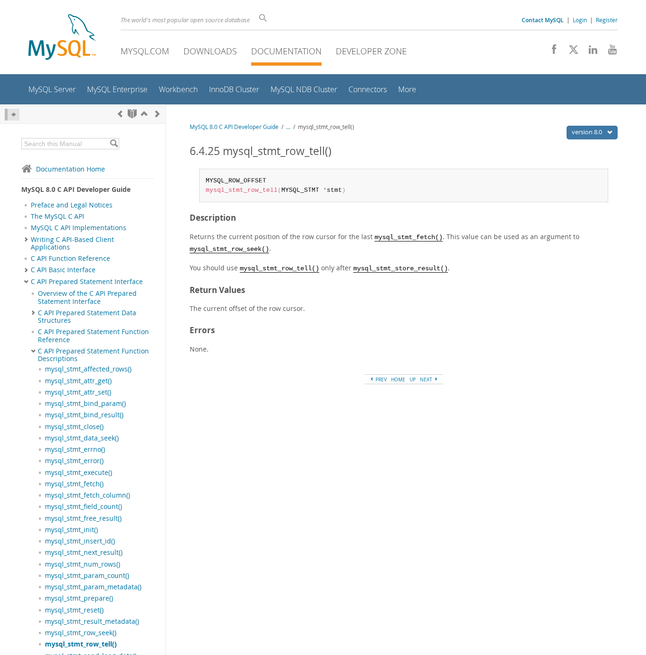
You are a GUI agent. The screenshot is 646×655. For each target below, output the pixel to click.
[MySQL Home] (62, 38)
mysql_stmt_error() (74, 461)
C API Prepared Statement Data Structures (87, 317)
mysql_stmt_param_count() (87, 575)
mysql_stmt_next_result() (83, 552)
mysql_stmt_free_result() (83, 518)
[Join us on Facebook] (550, 52)
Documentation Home (70, 168)
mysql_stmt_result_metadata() (92, 621)
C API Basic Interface (63, 270)
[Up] (144, 114)
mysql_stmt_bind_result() (84, 415)
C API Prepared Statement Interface (87, 281)
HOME (398, 379)
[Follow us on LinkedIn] (589, 52)
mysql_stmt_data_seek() (82, 438)
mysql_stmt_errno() (75, 449)
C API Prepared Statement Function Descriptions (93, 355)
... (288, 126)
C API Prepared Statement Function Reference (93, 336)
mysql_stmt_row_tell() (81, 644)
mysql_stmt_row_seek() (80, 633)
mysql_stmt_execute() (78, 472)
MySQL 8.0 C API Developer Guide (234, 126)
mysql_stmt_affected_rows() (88, 369)
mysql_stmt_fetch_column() (87, 495)
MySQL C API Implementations (78, 228)
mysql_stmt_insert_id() (80, 541)
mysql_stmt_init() (71, 530)
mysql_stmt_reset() (74, 610)
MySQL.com (145, 51)
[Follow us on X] (570, 52)
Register (607, 20)
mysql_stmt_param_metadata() (93, 587)
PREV (380, 379)
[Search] (114, 143)
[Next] (157, 114)
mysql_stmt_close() (74, 426)
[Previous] (120, 114)
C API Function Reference (70, 258)
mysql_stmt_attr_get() (78, 381)
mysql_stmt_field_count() (83, 506)
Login (580, 20)
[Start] (132, 114)
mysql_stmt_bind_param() (85, 403)
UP (413, 379)
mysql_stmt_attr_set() (78, 392)
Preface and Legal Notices (72, 205)
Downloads (210, 51)
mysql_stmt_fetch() (74, 484)
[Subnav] (26, 239)
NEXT (427, 379)
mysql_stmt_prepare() (79, 598)
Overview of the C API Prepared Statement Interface (87, 297)
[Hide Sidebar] (12, 115)
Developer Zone (371, 51)
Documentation (286, 51)
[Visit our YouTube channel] (609, 52)
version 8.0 (587, 132)
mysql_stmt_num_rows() (82, 564)
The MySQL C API (57, 216)
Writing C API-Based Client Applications (72, 243)
